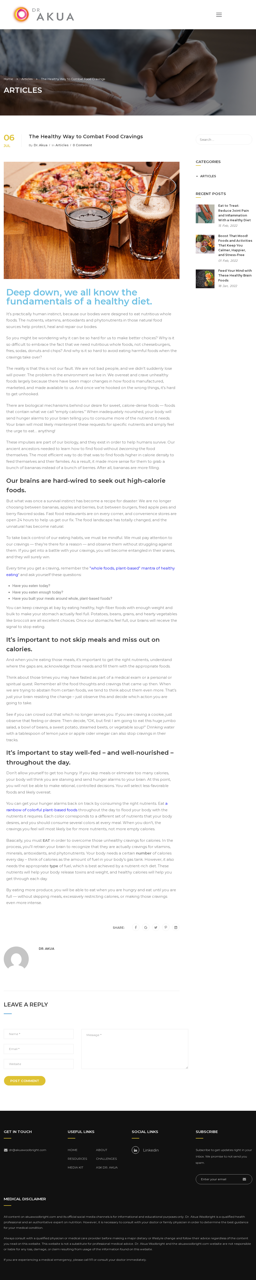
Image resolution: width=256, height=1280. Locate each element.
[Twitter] (156, 927)
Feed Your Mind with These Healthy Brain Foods (235, 275)
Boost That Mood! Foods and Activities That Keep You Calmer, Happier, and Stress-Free (235, 245)
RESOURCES (77, 1158)
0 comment (82, 145)
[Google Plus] (145, 927)
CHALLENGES (106, 1158)
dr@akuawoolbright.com (27, 1150)
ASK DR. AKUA (107, 1167)
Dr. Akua (41, 145)
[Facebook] (136, 927)
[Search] (246, 139)
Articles (62, 145)
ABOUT (101, 1150)
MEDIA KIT (75, 1167)
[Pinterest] (165, 927)
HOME (73, 1150)
